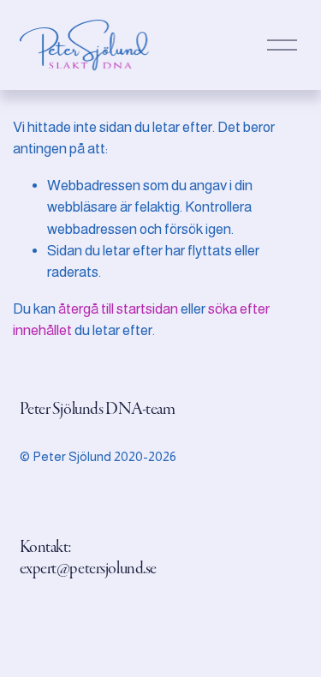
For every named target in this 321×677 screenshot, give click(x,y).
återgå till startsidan (118, 309)
